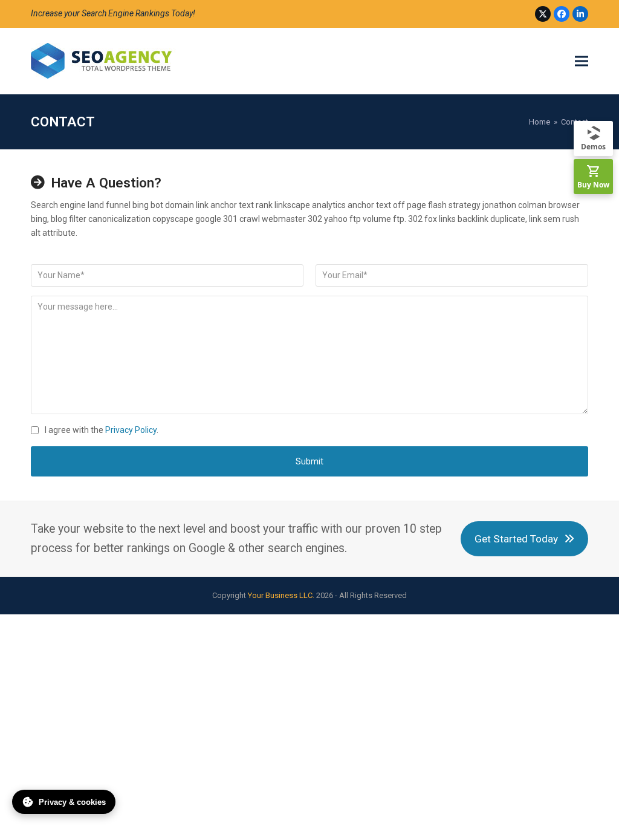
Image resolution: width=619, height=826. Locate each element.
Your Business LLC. (281, 595)
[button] (581, 61)
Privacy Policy (131, 430)
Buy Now (593, 185)
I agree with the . (101, 430)
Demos (593, 146)
